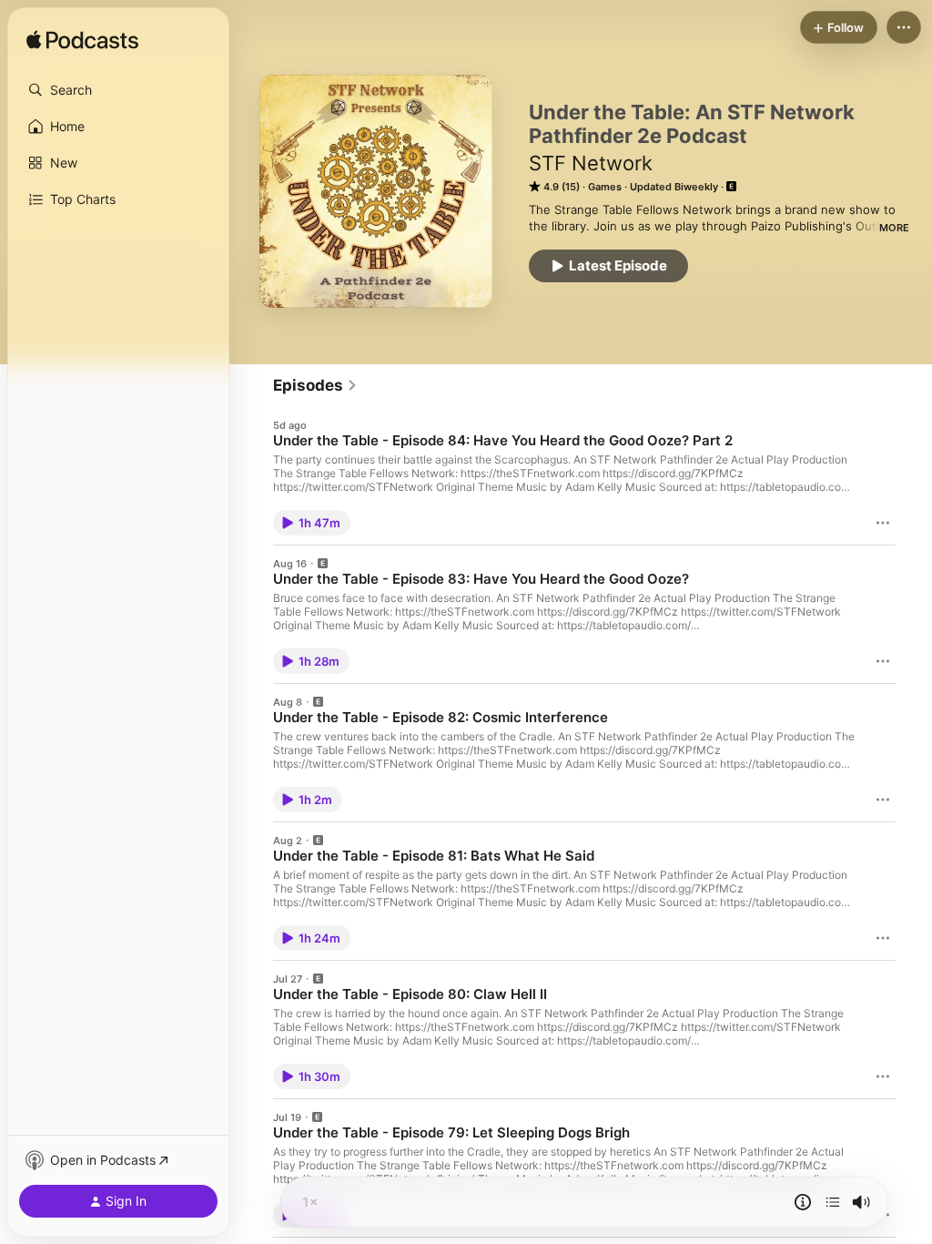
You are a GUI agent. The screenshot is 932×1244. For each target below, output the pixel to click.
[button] (118, 90)
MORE (894, 227)
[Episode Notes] (803, 1202)
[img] (82, 41)
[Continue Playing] (833, 1202)
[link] (315, 385)
